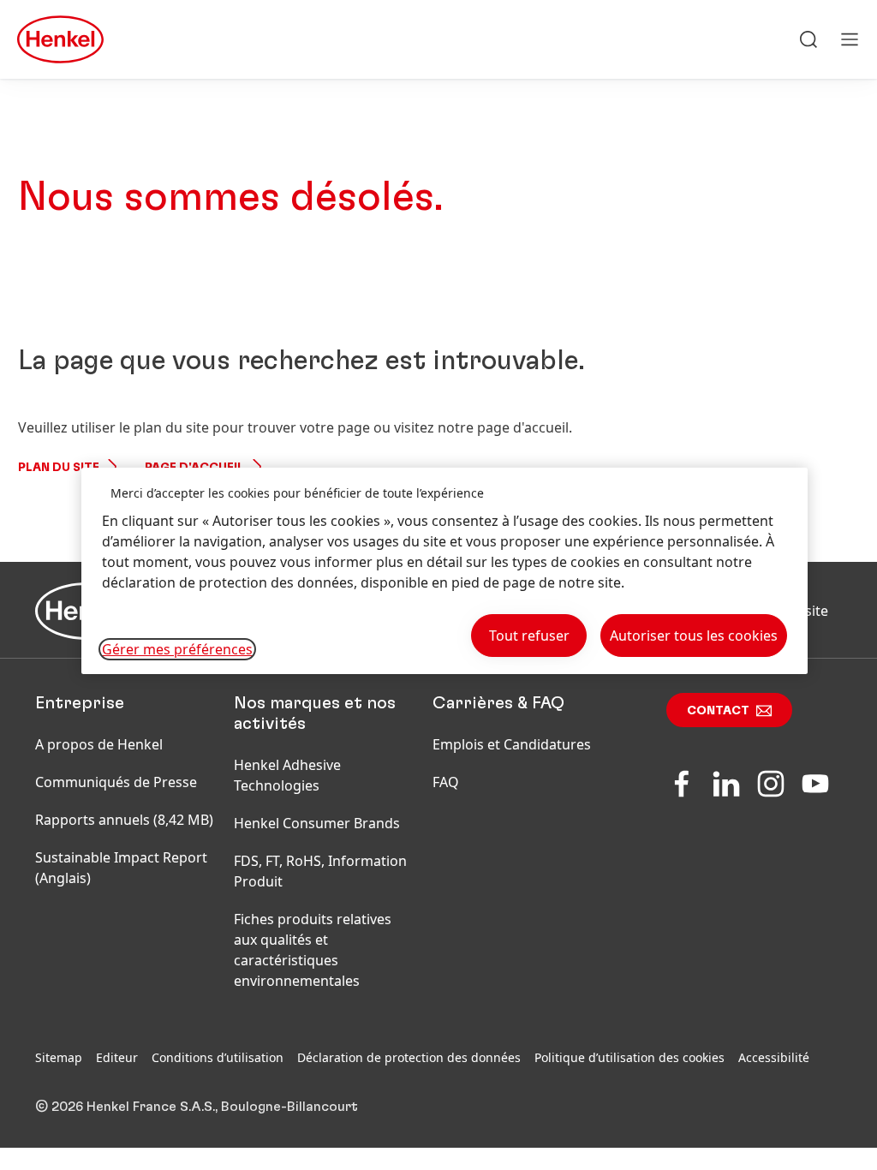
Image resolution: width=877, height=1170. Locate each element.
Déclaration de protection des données (409, 1057)
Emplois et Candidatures (512, 744)
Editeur (117, 1057)
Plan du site (58, 468)
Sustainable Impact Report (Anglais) (121, 867)
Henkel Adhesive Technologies (287, 775)
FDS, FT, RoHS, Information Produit (320, 871)
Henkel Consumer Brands (317, 823)
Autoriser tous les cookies (694, 635)
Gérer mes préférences (177, 649)
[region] (444, 571)
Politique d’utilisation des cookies (629, 1057)
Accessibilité (773, 1057)
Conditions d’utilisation (217, 1057)
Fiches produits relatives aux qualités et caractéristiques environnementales (312, 950)
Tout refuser (529, 635)
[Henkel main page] (60, 39)
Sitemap (58, 1057)
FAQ (446, 782)
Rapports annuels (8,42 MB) (124, 819)
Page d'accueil (194, 468)
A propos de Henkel (99, 744)
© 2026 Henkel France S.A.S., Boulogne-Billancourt (196, 1106)
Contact (718, 711)
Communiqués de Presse (116, 782)
